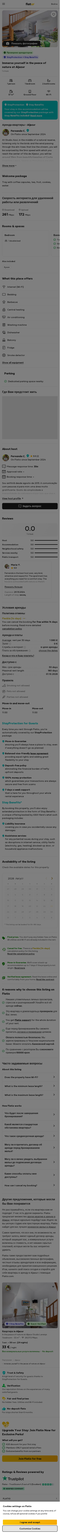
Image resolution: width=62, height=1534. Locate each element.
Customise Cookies (29, 1528)
